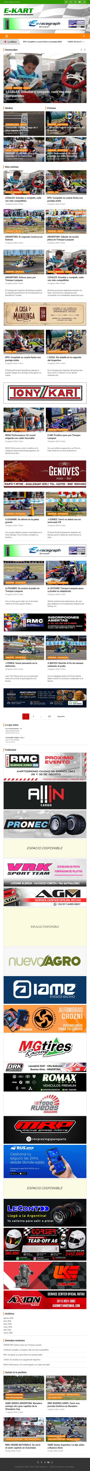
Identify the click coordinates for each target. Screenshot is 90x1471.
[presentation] (81, 49)
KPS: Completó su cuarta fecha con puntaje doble (23, 1355)
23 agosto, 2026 (11, 243)
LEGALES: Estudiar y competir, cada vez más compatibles (23, 199)
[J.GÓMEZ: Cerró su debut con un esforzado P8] (66, 504)
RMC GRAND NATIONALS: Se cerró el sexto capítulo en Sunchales (22, 1446)
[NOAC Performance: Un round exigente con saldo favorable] (23, 420)
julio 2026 (7, 1321)
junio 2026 (8, 1324)
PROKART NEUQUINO (20, 150)
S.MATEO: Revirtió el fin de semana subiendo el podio (65, 664)
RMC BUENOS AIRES (55, 1397)
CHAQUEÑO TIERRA (12, 124)
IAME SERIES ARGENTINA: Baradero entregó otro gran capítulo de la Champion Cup (23, 1406)
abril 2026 (7, 1330)
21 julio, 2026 (52, 1451)
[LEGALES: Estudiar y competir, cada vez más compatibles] (66, 262)
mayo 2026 (8, 1327)
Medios (9, 108)
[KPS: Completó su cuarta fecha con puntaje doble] (23, 342)
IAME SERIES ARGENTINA (14, 1397)
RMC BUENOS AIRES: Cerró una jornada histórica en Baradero (64, 1404)
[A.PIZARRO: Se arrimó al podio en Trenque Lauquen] (23, 573)
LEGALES (27, 88)
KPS (56, 192)
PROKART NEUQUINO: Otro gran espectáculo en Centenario (21, 154)
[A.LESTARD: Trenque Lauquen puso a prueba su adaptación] (66, 573)
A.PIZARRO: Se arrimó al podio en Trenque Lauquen (22, 590)
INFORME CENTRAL (73, 1394)
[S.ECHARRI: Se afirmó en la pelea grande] (23, 504)
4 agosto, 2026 (53, 1409)
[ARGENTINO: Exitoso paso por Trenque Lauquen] (23, 262)
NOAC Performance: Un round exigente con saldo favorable (62, 154)
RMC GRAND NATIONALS (33, 1439)
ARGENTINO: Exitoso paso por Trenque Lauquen (20, 279)
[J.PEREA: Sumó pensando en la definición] (23, 647)
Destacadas (11, 49)
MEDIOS (23, 124)
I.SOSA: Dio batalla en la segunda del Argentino (25, 42)
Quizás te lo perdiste (16, 1372)
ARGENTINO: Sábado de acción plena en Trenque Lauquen (63, 238)
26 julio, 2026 (10, 1451)
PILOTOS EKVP (63, 124)
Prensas (51, 108)
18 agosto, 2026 (11, 159)
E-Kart (21, 99)
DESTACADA (18, 88)
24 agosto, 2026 (53, 133)
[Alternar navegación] (7, 36)
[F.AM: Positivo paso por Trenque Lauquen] (66, 420)
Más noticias (12, 166)
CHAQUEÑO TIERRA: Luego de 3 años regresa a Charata (21, 129)
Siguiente (61, 716)
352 (49, 716)
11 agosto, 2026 (11, 1412)
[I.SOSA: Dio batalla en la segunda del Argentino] (66, 342)
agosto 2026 (8, 1318)
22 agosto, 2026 (53, 243)
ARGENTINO (52, 124)
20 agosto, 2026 (11, 133)
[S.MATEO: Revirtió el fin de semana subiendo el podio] (66, 647)
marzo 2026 (8, 1333)
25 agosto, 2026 (12, 99)
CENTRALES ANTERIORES (14, 1394)
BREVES (9, 88)
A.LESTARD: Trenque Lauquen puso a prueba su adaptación (66, 590)
